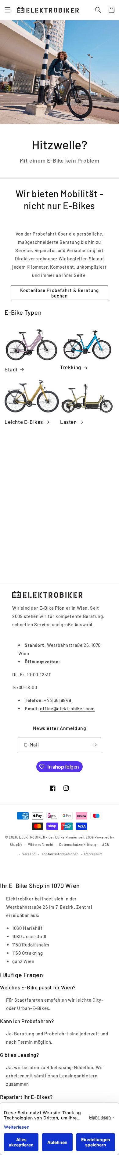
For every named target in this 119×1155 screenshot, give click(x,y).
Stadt (11, 369)
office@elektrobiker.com (67, 708)
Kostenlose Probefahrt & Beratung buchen (59, 292)
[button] (7, 10)
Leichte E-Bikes (24, 422)
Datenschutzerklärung (77, 844)
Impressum (93, 854)
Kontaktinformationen (60, 854)
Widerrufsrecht (41, 844)
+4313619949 (57, 700)
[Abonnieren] (94, 745)
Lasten (68, 422)
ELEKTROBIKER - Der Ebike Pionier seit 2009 (56, 837)
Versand (29, 854)
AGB (105, 844)
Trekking (70, 367)
